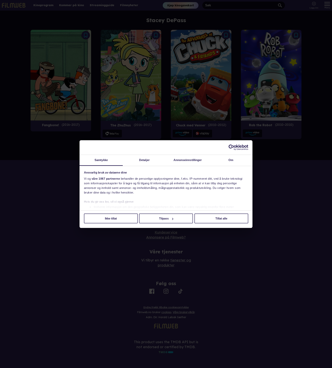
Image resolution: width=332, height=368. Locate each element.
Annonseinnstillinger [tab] (187, 160)
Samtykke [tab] (101, 160)
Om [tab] (230, 160)
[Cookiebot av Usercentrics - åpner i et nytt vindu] (231, 147)
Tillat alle (221, 218)
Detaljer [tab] (144, 160)
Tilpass (164, 218)
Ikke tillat (111, 218)
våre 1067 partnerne (106, 178)
